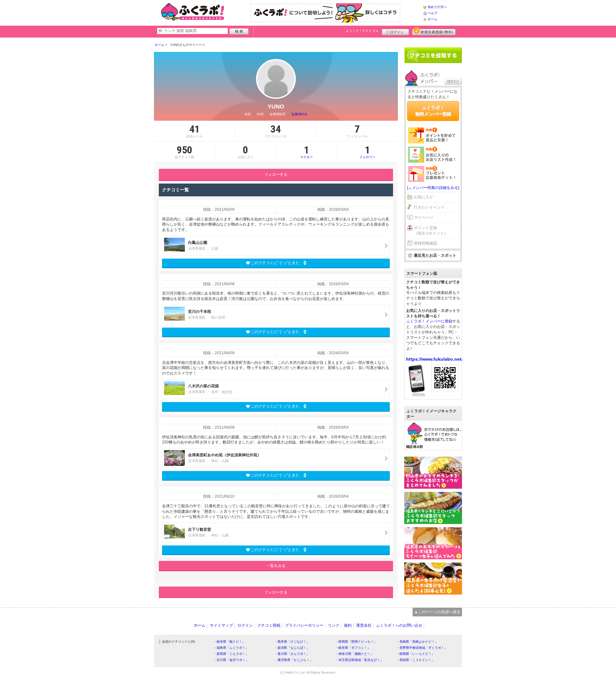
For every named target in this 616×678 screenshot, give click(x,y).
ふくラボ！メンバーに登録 (429, 321)
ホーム (432, 19)
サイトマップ (221, 625)
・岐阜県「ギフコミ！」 (353, 647)
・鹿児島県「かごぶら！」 (293, 660)
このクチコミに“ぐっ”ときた (278, 263)
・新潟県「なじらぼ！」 (292, 647)
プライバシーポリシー (304, 625)
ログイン (395, 31)
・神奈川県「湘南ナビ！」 (354, 654)
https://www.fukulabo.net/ (434, 359)
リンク (333, 625)
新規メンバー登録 (434, 31)
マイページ (423, 217)
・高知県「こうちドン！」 (415, 660)
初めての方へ (437, 7)
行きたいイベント (429, 207)
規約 (348, 625)
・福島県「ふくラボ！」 (231, 647)
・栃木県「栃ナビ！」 (229, 641)
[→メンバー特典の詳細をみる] (433, 187)
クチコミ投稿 (268, 625)
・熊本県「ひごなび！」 (292, 641)
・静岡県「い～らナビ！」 (415, 654)
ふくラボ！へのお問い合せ (399, 625)
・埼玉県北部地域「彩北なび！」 (359, 660)
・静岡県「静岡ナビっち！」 (356, 641)
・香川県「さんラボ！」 (292, 654)
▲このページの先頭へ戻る (437, 612)
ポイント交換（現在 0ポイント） (431, 231)
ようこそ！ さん (362, 30)
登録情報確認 (425, 243)
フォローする (275, 174)
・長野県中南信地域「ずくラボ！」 (422, 647)
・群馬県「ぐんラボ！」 (231, 654)
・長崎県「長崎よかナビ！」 (417, 641)
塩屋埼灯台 (299, 114)
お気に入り (423, 197)
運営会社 (364, 625)
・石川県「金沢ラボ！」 (231, 660)
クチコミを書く (433, 55)
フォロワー (367, 152)
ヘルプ (432, 13)
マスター (306, 152)
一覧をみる (276, 565)
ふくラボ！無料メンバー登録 (433, 110)
